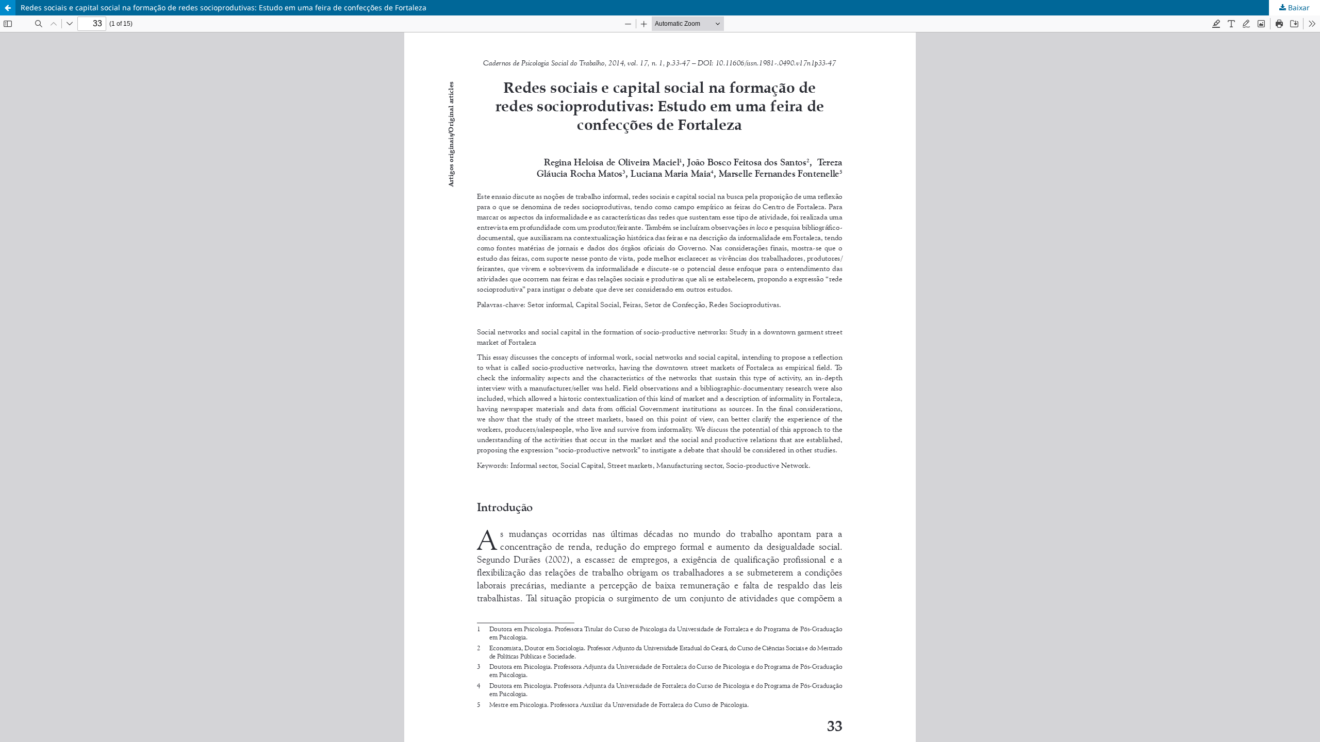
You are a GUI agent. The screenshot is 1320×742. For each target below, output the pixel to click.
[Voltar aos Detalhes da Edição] (7, 7)
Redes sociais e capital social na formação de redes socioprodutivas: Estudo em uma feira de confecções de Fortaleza (223, 7)
